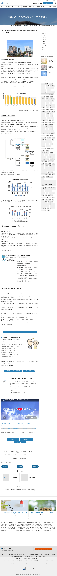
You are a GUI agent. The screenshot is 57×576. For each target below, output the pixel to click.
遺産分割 (50, 105)
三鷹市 (46, 199)
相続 (43, 47)
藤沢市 (43, 195)
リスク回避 (48, 133)
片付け (47, 193)
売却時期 (43, 113)
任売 (42, 137)
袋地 (42, 126)
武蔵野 (46, 201)
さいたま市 (43, 197)
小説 (50, 208)
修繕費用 (47, 96)
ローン (50, 139)
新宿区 (52, 148)
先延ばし (53, 197)
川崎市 (50, 165)
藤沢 (46, 195)
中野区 (43, 165)
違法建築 (51, 152)
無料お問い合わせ (48, 3)
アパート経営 (44, 148)
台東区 (46, 122)
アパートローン (48, 146)
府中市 (43, 199)
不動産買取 (43, 159)
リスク (52, 118)
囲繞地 (46, 124)
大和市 (52, 176)
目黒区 (43, 124)
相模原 (50, 174)
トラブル (43, 96)
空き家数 (43, 98)
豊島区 (51, 159)
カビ (42, 94)
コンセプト (51, 83)
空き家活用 (43, 133)
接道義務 (48, 100)
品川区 (43, 122)
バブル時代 (48, 111)
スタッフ (47, 85)
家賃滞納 (43, 146)
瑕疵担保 (43, 109)
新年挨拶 (43, 105)
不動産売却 (46, 83)
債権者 (43, 139)
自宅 (53, 208)
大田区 (54, 105)
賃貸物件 (48, 148)
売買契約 (47, 107)
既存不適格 (52, 98)
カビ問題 (43, 135)
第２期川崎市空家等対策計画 (7, 122)
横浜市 (52, 172)
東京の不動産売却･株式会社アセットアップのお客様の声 (48, 188)
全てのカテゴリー (45, 33)
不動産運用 (47, 176)
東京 (42, 83)
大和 (42, 178)
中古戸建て (5, 462)
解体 (42, 161)
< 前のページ (4, 466)
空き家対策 (43, 111)
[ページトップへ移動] (55, 549)
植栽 (50, 120)
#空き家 (7, 489)
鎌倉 (52, 195)
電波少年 (48, 118)
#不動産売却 (18, 489)
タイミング (53, 111)
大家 (45, 210)
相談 (53, 154)
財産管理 (43, 176)
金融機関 (53, 137)
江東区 (53, 163)
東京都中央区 (47, 167)
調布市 (49, 201)
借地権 (43, 43)
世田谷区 (47, 135)
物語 (48, 208)
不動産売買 (50, 126)
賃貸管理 (47, 150)
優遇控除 (52, 161)
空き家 (2, 462)
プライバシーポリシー (45, 152)
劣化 (46, 105)
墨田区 (53, 122)
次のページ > (35, 466)
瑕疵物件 (46, 154)
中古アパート (10, 462)
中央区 (43, 167)
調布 (52, 201)
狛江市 (50, 199)
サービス (43, 85)
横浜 (42, 174)
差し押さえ (49, 137)
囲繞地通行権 (51, 124)
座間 (53, 193)
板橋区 (48, 159)
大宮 (50, 197)
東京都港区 (52, 167)
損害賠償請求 (52, 109)
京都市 (48, 210)
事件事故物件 (44, 45)
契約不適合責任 (52, 107)
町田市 (46, 172)
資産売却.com (32, 432)
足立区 (46, 161)
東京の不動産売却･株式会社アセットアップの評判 (48, 185)
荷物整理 (43, 193)
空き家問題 (52, 92)
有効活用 (43, 107)
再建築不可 (44, 41)
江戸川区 (46, 165)
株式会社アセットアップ (49, 87)
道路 (42, 172)
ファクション (44, 208)
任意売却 (51, 135)
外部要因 (46, 94)
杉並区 (46, 163)
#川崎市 (32, 489)
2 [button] (28, 518)
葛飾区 (43, 163)
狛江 (52, 199)
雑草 (47, 120)
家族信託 (53, 174)
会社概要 (43, 87)
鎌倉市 (49, 195)
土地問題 (46, 126)
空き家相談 (43, 131)
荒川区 (50, 122)
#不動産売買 (12, 489)
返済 (52, 139)
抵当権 (43, 154)
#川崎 (29, 489)
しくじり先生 (44, 118)
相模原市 (46, 174)
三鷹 (42, 201)
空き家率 (51, 96)
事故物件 (43, 150)
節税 (48, 161)
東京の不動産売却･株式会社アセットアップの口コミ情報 (48, 181)
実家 (42, 210)
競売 (45, 137)
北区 (54, 159)
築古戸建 (52, 100)
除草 (52, 120)
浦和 (47, 197)
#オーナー (24, 489)
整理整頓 (51, 113)
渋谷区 (54, 165)
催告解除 (47, 109)
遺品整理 (47, 113)
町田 (48, 172)
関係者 (52, 94)
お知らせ (44, 49)
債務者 (46, 139)
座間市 (50, 193)
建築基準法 (43, 100)
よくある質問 (52, 85)
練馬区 (50, 163)
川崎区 (50, 154)
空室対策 (52, 133)
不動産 (52, 131)
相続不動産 (43, 120)
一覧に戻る (20, 466)
